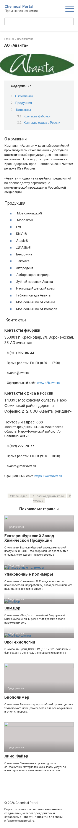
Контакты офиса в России (42, 122)
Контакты (23, 110)
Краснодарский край (49, 496)
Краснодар (19, 496)
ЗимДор (12, 608)
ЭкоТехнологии (19, 642)
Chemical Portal (19, 6)
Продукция (23, 103)
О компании (24, 96)
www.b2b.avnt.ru (48, 383)
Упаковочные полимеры (28, 574)
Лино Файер (16, 756)
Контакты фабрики (37, 116)
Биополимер (16, 697)
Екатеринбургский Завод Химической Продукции (29, 538)
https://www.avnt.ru (48, 476)
